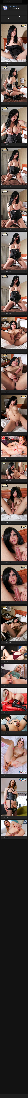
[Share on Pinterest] (3, 13)
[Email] (24, 13)
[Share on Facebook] (8, 13)
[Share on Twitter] (13, 13)
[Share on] (24, 63)
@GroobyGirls (13, 6)
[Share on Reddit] (18, 13)
